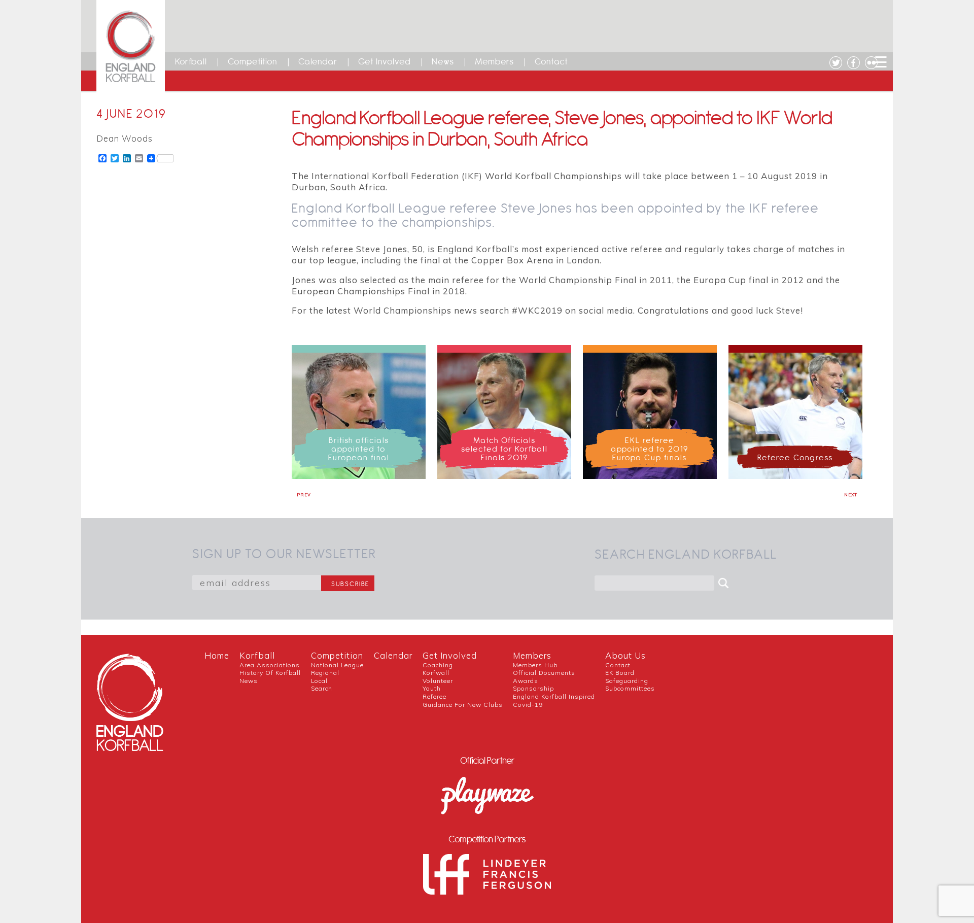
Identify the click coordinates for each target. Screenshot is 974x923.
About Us (625, 655)
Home (216, 655)
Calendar (317, 61)
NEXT (850, 494)
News (443, 61)
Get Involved (384, 61)
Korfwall (436, 672)
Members (494, 61)
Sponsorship (533, 688)
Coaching (438, 665)
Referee (434, 696)
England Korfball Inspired (554, 696)
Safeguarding (626, 681)
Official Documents (544, 672)
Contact (551, 61)
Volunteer (438, 681)
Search (321, 688)
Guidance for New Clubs (463, 704)
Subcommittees (630, 688)
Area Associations (269, 665)
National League (337, 665)
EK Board (620, 672)
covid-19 (528, 704)
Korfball (191, 61)
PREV (304, 494)
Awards (525, 681)
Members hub (535, 665)
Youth (432, 688)
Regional (325, 672)
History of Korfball (270, 672)
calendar (393, 655)
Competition (252, 61)
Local (319, 681)
